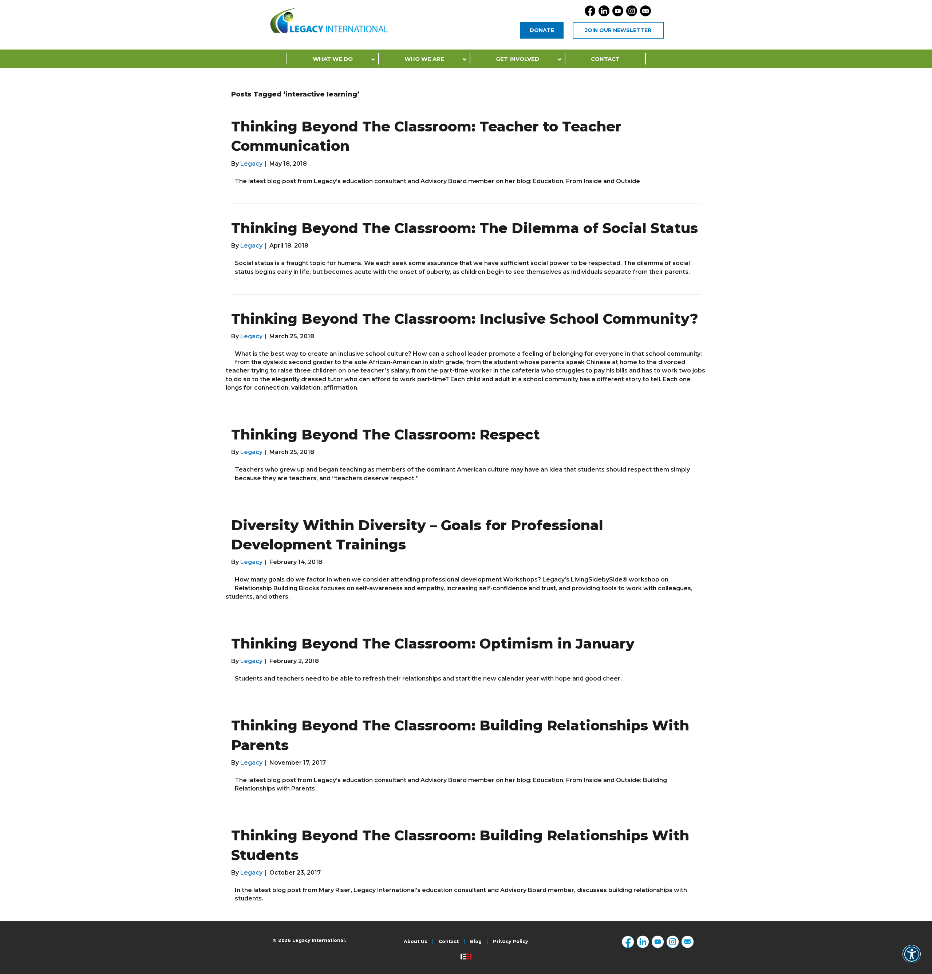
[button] (911, 959)
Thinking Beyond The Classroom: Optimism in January (433, 643)
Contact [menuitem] (449, 941)
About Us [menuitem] (415, 941)
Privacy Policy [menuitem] (510, 941)
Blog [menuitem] (476, 941)
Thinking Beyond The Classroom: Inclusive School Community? (464, 318)
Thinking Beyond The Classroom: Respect (385, 434)
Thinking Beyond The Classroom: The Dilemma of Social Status (464, 228)
